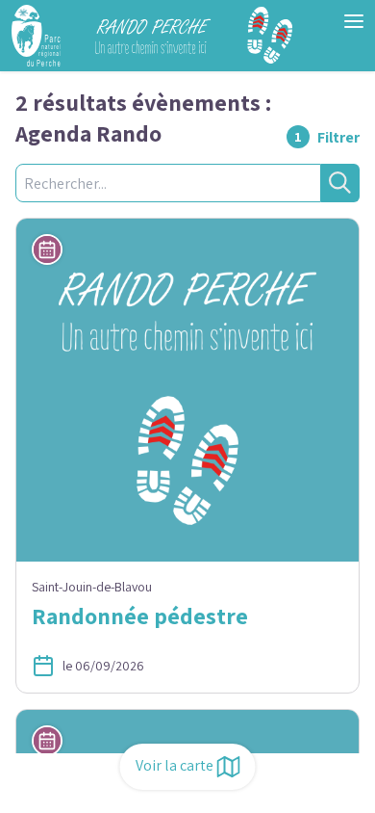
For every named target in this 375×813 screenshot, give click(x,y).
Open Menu (353, 21)
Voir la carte (174, 765)
